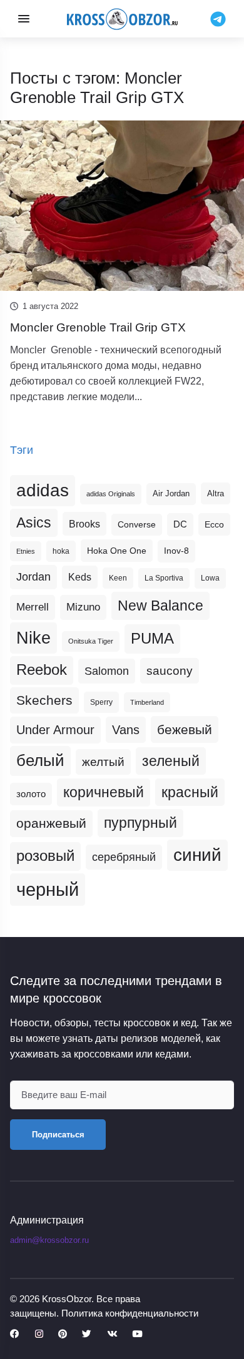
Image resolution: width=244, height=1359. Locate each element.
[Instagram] (39, 1334)
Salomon (106, 670)
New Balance (160, 605)
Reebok (41, 670)
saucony (169, 670)
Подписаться (58, 1134)
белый (40, 760)
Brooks (84, 523)
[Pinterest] (62, 1334)
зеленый (171, 761)
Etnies (25, 551)
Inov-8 (176, 551)
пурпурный (140, 823)
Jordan (33, 577)
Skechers (44, 700)
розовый (45, 856)
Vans (126, 730)
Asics (33, 522)
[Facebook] (14, 1334)
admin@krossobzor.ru (49, 1240)
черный (47, 889)
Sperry (101, 702)
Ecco (214, 524)
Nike (33, 637)
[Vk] (112, 1334)
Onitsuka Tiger (90, 641)
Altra (215, 493)
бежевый (184, 729)
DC (180, 524)
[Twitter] (86, 1334)
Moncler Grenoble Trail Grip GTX (98, 327)
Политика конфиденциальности (129, 1313)
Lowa (210, 578)
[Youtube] (137, 1334)
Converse (137, 524)
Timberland (147, 702)
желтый (103, 761)
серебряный (124, 857)
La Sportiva (164, 578)
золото (31, 794)
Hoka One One (116, 551)
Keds (79, 577)
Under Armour (55, 730)
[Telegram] (218, 18)
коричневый (103, 792)
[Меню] (24, 18)
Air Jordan (171, 493)
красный (189, 792)
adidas (42, 490)
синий (197, 855)
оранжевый (51, 823)
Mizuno (83, 607)
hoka (61, 551)
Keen (118, 578)
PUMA (152, 638)
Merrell (32, 607)
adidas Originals (110, 494)
